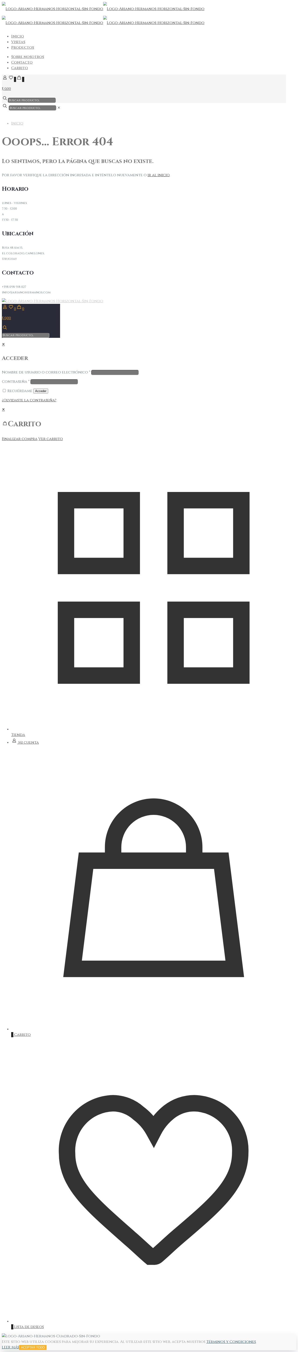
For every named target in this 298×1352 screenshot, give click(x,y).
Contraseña (16, 381)
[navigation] (149, 424)
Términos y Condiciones (231, 1341)
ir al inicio (159, 175)
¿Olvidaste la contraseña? (29, 400)
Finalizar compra (19, 438)
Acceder (40, 391)
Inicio (17, 123)
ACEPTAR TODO (33, 1347)
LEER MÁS (10, 1347)
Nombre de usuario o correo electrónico (46, 372)
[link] (58, 107)
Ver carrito (50, 438)
